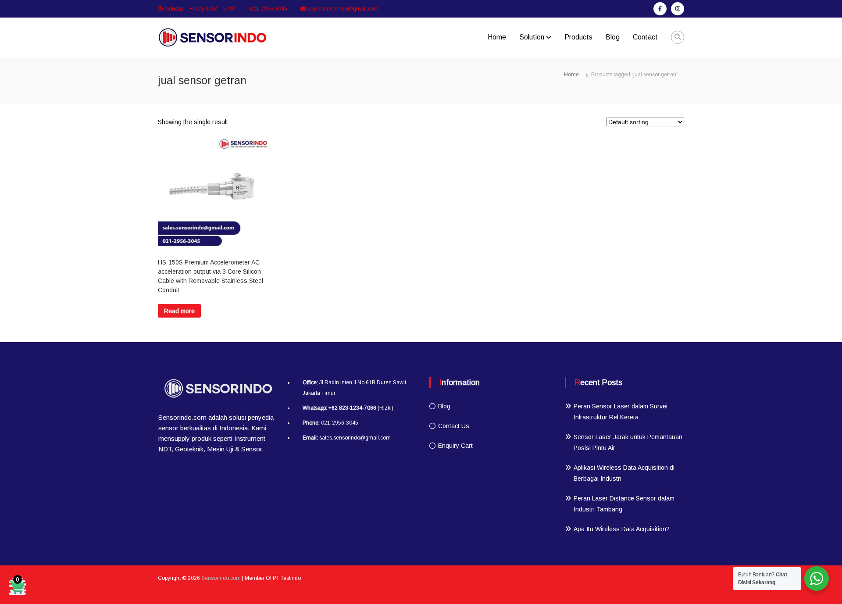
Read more (179, 311)
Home (497, 37)
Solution (531, 37)
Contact (645, 37)
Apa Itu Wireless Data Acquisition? (622, 529)
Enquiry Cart (455, 445)
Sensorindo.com (221, 578)
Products (578, 37)
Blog (613, 37)
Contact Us (453, 425)
